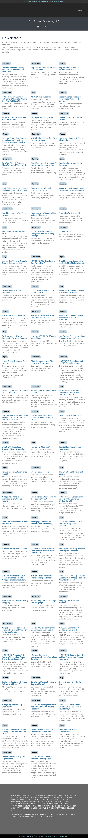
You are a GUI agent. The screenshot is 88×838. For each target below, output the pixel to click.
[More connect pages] (48, 26)
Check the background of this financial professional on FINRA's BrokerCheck (43, 1)
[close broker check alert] (85, 2)
